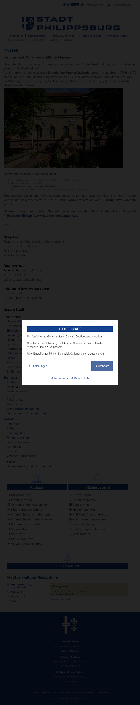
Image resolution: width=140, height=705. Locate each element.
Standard (103, 366)
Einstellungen (39, 366)
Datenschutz (81, 378)
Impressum (61, 378)
